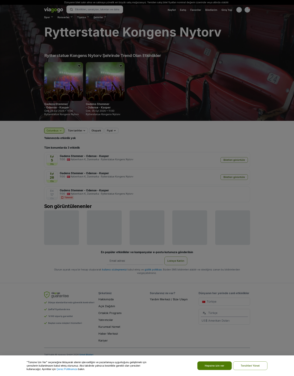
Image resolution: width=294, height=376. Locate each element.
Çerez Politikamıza (66, 369)
